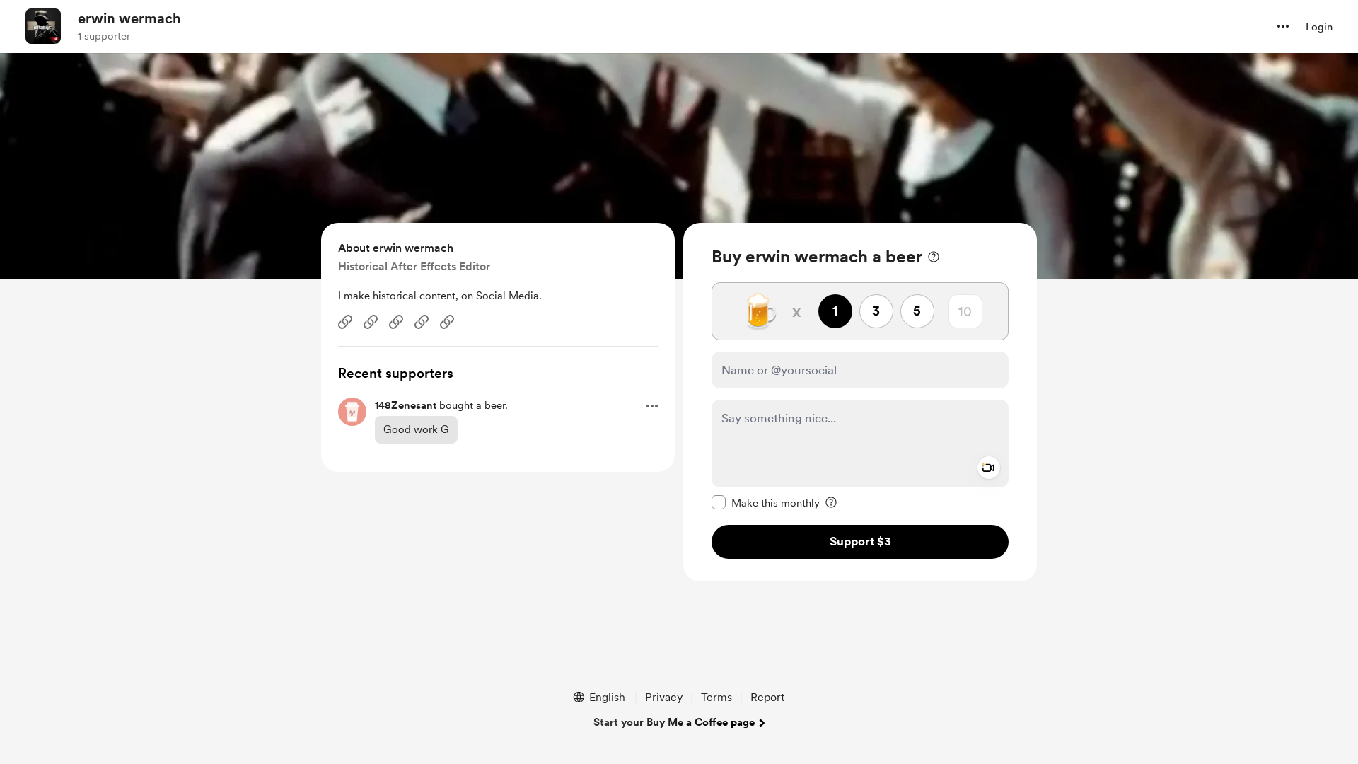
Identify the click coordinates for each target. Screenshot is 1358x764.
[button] (1283, 26)
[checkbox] (766, 502)
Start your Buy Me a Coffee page (674, 722)
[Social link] (345, 322)
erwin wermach (129, 18)
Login (1319, 27)
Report (767, 697)
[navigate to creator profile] (43, 26)
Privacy (664, 697)
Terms (716, 697)
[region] (860, 402)
